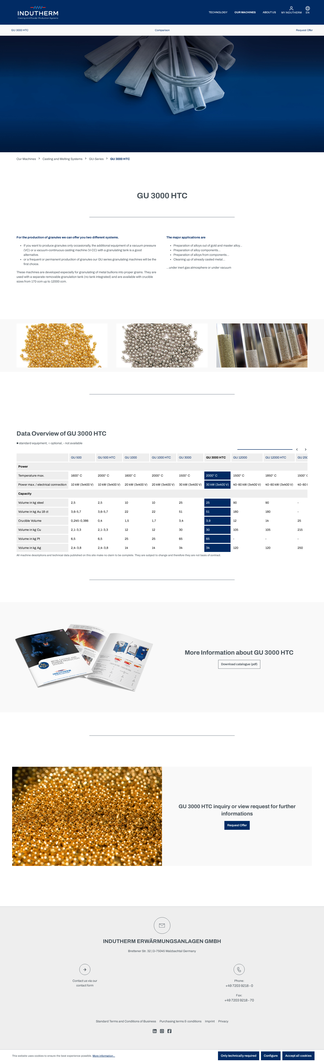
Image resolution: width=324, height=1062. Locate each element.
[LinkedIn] (155, 1031)
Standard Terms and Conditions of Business (126, 1021)
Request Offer (304, 30)
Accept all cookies (298, 1055)
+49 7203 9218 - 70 (239, 1000)
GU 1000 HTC (161, 457)
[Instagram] (162, 1031)
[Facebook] (169, 1031)
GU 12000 (240, 457)
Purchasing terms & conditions (180, 1021)
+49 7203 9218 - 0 (239, 986)
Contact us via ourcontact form (85, 983)
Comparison (162, 30)
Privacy (223, 1021)
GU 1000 (131, 457)
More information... (104, 1055)
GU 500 (76, 457)
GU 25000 (305, 457)
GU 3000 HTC (19, 30)
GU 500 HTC (106, 457)
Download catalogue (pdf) (239, 664)
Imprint (210, 1021)
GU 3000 (185, 457)
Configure (271, 1055)
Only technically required (238, 1055)
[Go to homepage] (38, 12)
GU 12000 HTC (275, 457)
